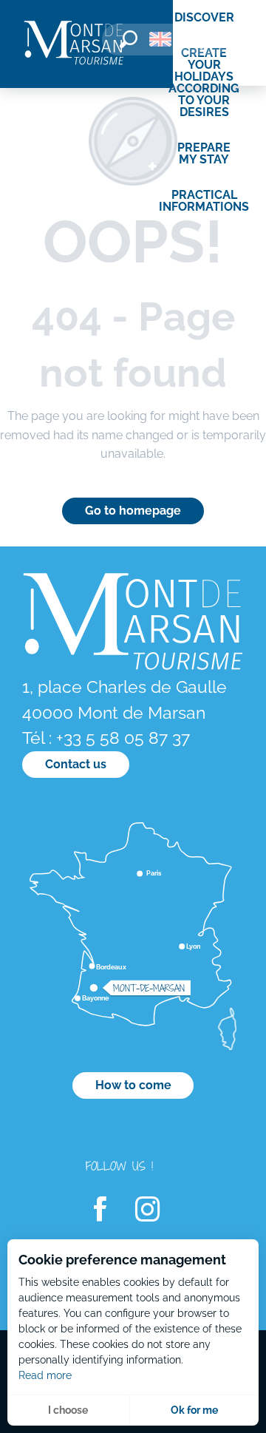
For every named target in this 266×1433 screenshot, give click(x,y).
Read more (45, 1375)
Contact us (75, 764)
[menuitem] (74, 44)
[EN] (160, 39)
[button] (128, 39)
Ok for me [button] (194, 1410)
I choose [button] (68, 1410)
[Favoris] (203, 42)
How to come (133, 1085)
